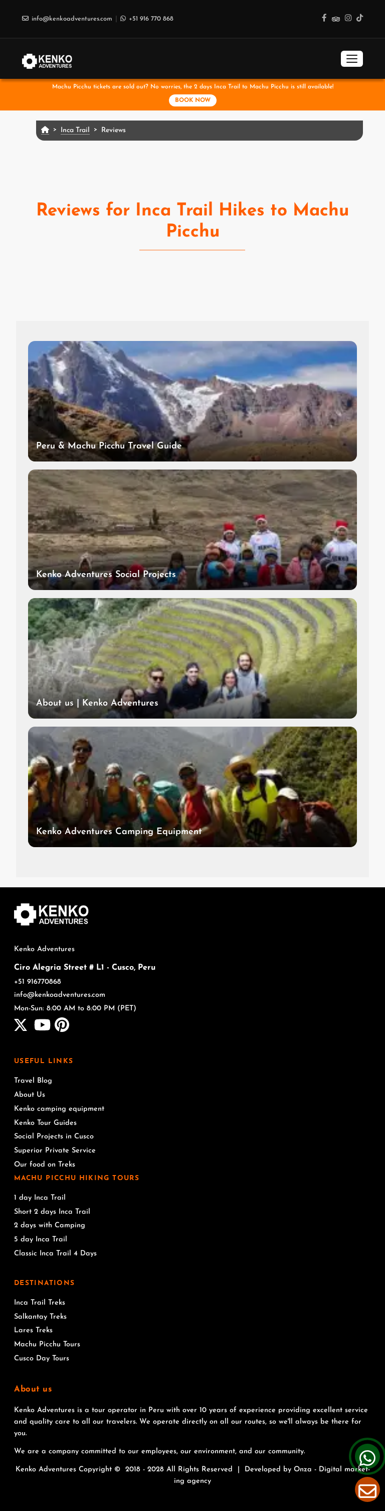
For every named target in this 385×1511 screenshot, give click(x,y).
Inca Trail (75, 130)
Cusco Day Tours (41, 1358)
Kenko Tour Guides (45, 1123)
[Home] (47, 58)
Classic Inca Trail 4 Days (55, 1253)
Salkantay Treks (40, 1317)
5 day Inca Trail (40, 1239)
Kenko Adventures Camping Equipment (119, 832)
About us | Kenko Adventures (97, 703)
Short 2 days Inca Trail (52, 1212)
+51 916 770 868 (151, 19)
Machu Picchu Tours (47, 1344)
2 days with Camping (49, 1225)
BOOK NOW (193, 100)
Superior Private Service (55, 1150)
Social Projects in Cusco (54, 1136)
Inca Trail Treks (39, 1303)
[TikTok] (359, 19)
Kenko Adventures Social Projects (106, 574)
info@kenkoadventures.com (72, 19)
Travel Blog (33, 1081)
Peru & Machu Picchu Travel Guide (109, 446)
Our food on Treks (44, 1165)
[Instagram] (348, 19)
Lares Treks (33, 1330)
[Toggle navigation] (352, 59)
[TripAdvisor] (336, 19)
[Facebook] (324, 19)
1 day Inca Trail (40, 1198)
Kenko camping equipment (59, 1109)
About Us (29, 1095)
